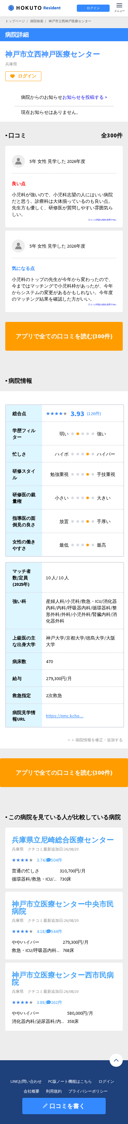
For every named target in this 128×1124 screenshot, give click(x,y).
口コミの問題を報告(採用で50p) (102, 220)
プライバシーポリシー (88, 1091)
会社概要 (31, 1091)
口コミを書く (67, 1106)
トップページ (15, 21)
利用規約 (54, 1091)
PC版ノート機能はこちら (70, 1081)
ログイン (93, 8)
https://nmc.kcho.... (64, 716)
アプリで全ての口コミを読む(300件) (64, 336)
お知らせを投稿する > (84, 97)
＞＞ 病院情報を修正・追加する (95, 739)
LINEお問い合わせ (26, 1081)
